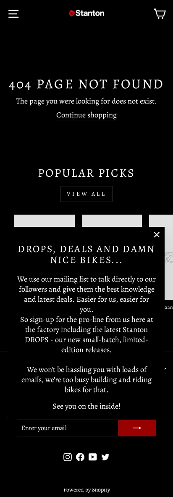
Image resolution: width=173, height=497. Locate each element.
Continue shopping (86, 115)
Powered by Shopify (86, 490)
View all (86, 194)
